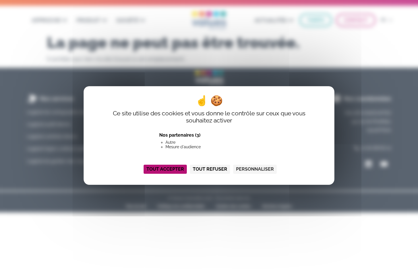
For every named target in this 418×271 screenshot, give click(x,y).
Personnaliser (255, 169)
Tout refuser (210, 169)
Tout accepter (165, 169)
